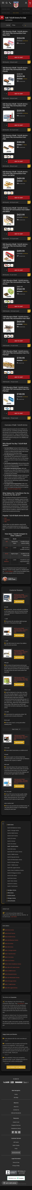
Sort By (8, 25)
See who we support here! (14, 488)
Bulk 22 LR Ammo (9, 960)
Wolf (5, 518)
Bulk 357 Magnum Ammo (14, 873)
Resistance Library (16, 1128)
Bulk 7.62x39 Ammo (13, 846)
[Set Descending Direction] (25, 25)
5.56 (6, 547)
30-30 (6, 553)
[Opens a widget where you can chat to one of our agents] (10, 1183)
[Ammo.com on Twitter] (16, 1132)
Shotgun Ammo (6, 12)
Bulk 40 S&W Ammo (13, 833)
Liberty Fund (16, 1122)
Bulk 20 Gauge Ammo (13, 862)
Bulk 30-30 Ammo (12, 875)
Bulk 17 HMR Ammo (13, 865)
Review (25, 144)
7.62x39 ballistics (8, 571)
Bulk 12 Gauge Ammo (13, 830)
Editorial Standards (16, 1113)
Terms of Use (16, 1162)
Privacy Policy (16, 1165)
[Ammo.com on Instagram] (19, 1132)
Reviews (25, 78)
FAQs (16, 1148)
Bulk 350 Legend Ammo (14, 867)
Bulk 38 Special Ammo (13, 857)
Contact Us (16, 1109)
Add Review (25, 40)
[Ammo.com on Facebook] (12, 1132)
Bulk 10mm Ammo (12, 881)
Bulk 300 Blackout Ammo (14, 827)
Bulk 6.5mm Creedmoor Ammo (16, 870)
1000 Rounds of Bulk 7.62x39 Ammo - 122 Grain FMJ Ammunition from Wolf (21, 737)
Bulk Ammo (16, 12)
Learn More (14, 916)
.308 (6, 541)
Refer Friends (16, 1145)
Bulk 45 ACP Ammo (13, 835)
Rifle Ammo (16, 9)
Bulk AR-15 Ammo (12, 883)
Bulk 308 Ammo (12, 849)
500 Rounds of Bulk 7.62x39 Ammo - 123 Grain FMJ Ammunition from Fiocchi (21, 596)
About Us (16, 1106)
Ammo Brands (26, 12)
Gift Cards (16, 1142)
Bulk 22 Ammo (11, 841)
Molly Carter (11, 579)
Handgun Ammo (6, 9)
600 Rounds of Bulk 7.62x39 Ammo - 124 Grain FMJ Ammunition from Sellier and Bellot (21, 652)
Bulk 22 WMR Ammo (13, 854)
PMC (5, 521)
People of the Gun (16, 1125)
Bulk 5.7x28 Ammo (12, 886)
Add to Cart (19, 57)
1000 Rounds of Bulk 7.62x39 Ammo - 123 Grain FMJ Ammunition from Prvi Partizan (21, 781)
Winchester (7, 520)
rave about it (21, 1003)
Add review (19, 601)
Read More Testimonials (16, 1067)
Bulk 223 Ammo (12, 838)
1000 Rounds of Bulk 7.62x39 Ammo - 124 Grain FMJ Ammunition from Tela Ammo (21, 679)
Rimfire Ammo (26, 9)
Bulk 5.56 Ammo (12, 843)
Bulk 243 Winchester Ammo (15, 859)
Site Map (16, 1097)
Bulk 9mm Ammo (12, 878)
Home (16, 1094)
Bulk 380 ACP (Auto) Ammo (15, 851)
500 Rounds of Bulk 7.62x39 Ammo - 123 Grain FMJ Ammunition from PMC (21, 630)
